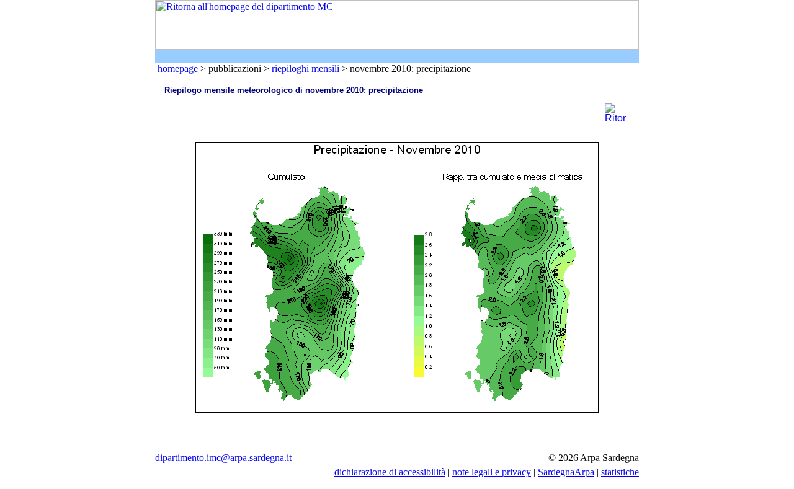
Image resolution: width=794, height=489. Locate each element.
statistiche (620, 472)
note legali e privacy (491, 472)
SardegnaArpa (566, 472)
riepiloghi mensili (305, 68)
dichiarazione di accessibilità (389, 472)
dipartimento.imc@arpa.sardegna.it (223, 457)
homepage (178, 68)
